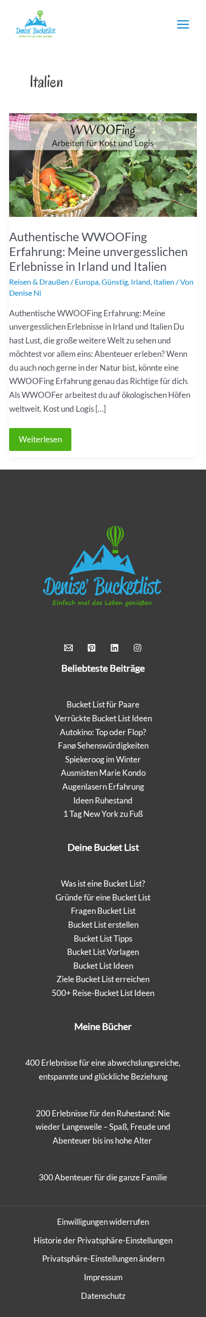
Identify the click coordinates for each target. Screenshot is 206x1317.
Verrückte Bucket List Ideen (103, 718)
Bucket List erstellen (103, 925)
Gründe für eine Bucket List (103, 897)
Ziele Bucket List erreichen (103, 979)
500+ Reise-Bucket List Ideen (103, 993)
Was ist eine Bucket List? (103, 883)
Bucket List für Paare (103, 704)
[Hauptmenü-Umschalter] (183, 24)
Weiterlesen (44, 442)
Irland (140, 281)
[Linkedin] (114, 647)
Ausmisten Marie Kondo (103, 773)
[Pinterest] (91, 647)
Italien (163, 281)
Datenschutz (103, 1296)
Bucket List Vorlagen (103, 952)
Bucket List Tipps (103, 938)
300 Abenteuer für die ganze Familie (103, 1177)
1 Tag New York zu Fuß (103, 814)
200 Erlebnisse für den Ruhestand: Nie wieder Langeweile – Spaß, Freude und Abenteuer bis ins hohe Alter (103, 1127)
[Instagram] (137, 647)
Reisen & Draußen (39, 281)
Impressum (103, 1277)
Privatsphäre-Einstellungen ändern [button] (103, 1258)
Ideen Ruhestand (103, 800)
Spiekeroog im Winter (103, 759)
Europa (87, 281)
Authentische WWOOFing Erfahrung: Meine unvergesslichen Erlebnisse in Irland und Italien (98, 251)
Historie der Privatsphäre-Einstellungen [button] (103, 1240)
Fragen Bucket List (103, 911)
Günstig (115, 281)
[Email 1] (68, 647)
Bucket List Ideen (103, 966)
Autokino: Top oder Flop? (103, 732)
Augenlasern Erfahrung (103, 787)
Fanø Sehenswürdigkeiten (103, 745)
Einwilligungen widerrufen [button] (103, 1222)
